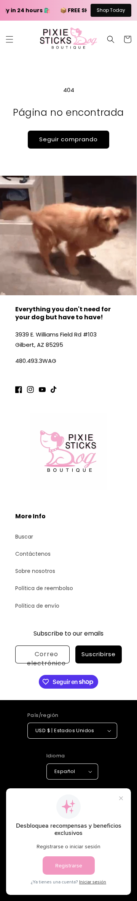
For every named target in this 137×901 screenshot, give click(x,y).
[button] (9, 39)
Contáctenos (33, 554)
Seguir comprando (68, 139)
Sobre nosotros (35, 571)
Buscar (24, 536)
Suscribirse (98, 654)
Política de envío (37, 606)
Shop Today (111, 10)
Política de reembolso (44, 588)
